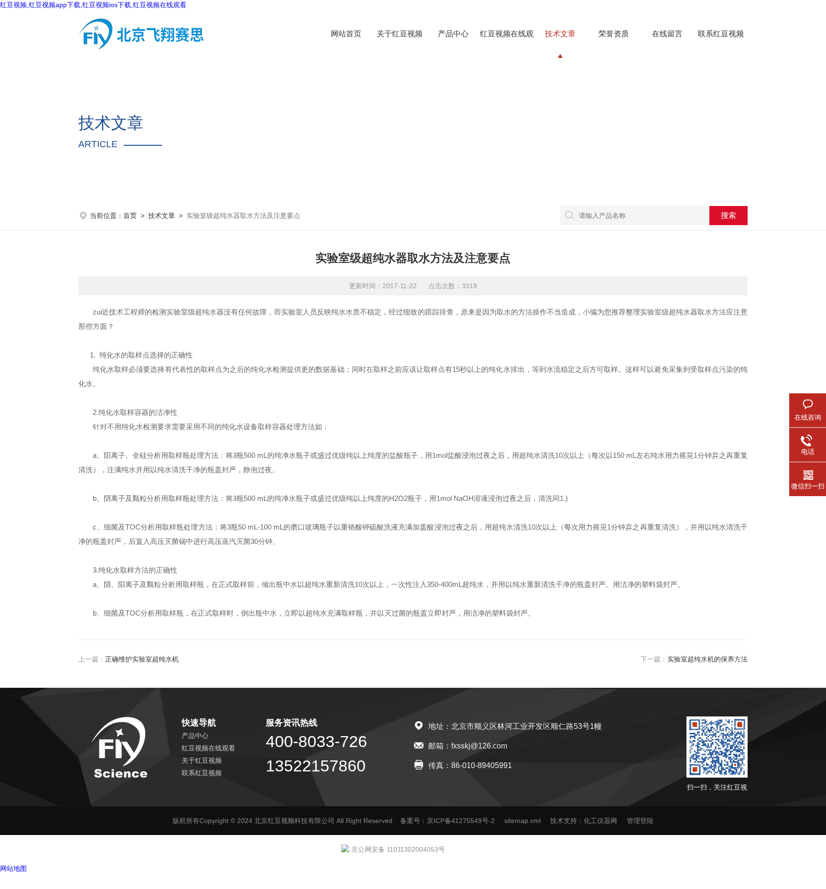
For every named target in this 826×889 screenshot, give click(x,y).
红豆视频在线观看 (208, 748)
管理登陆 (640, 820)
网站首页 (346, 34)
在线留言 (667, 34)
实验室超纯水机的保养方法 (707, 659)
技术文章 (560, 34)
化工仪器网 (600, 820)
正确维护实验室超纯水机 (142, 659)
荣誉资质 (613, 34)
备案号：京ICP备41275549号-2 (447, 820)
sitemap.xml (522, 820)
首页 (130, 215)
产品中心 (453, 34)
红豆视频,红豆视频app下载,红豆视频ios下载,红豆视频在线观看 (93, 5)
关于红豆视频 (400, 34)
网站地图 (13, 868)
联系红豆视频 (721, 34)
